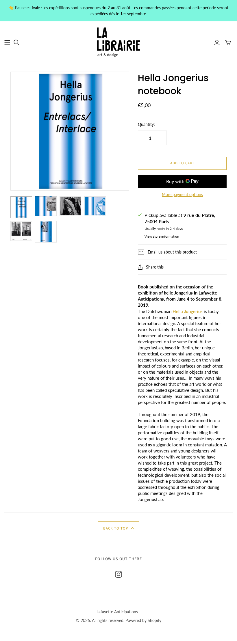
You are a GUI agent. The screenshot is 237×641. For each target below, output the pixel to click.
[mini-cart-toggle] (228, 42)
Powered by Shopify (143, 620)
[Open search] (16, 42)
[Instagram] (118, 574)
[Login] (217, 42)
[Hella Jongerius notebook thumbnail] (21, 207)
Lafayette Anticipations (117, 611)
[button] (118, 528)
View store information (162, 236)
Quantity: (146, 124)
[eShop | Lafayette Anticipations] (118, 42)
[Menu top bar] (7, 42)
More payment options (182, 194)
